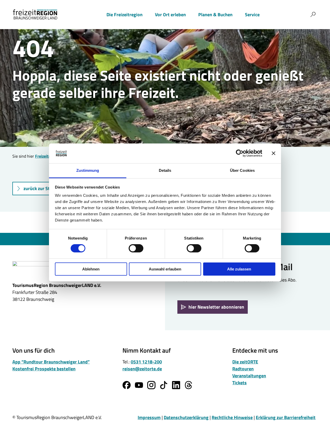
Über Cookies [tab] (242, 170)
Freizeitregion (47, 156)
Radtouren (243, 368)
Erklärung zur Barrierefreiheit (286, 417)
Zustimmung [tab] (87, 170)
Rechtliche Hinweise (232, 417)
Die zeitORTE (245, 361)
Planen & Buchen (215, 14)
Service (252, 14)
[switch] (136, 248)
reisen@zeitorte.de (142, 368)
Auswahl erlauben (165, 269)
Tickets (239, 382)
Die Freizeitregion (124, 14)
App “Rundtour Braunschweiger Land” (51, 361)
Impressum (149, 417)
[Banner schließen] (273, 153)
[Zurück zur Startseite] (35, 14)
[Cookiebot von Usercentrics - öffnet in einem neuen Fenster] (239, 153)
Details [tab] (165, 170)
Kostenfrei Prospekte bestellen (44, 368)
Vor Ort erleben (170, 14)
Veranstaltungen (249, 375)
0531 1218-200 (146, 361)
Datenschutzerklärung (186, 417)
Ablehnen (91, 269)
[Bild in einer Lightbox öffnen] (44, 269)
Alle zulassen (239, 269)
